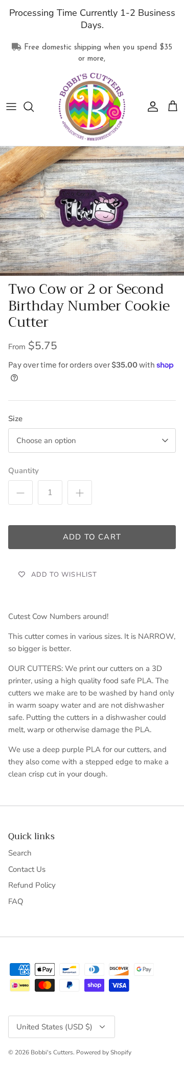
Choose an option (46, 440)
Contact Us (26, 869)
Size (15, 418)
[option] (92, 211)
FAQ (16, 901)
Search (20, 853)
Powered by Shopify (103, 1052)
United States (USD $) (54, 1027)
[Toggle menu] (11, 106)
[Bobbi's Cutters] (92, 107)
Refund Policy (32, 885)
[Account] (150, 106)
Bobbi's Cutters (52, 1052)
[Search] (33, 106)
